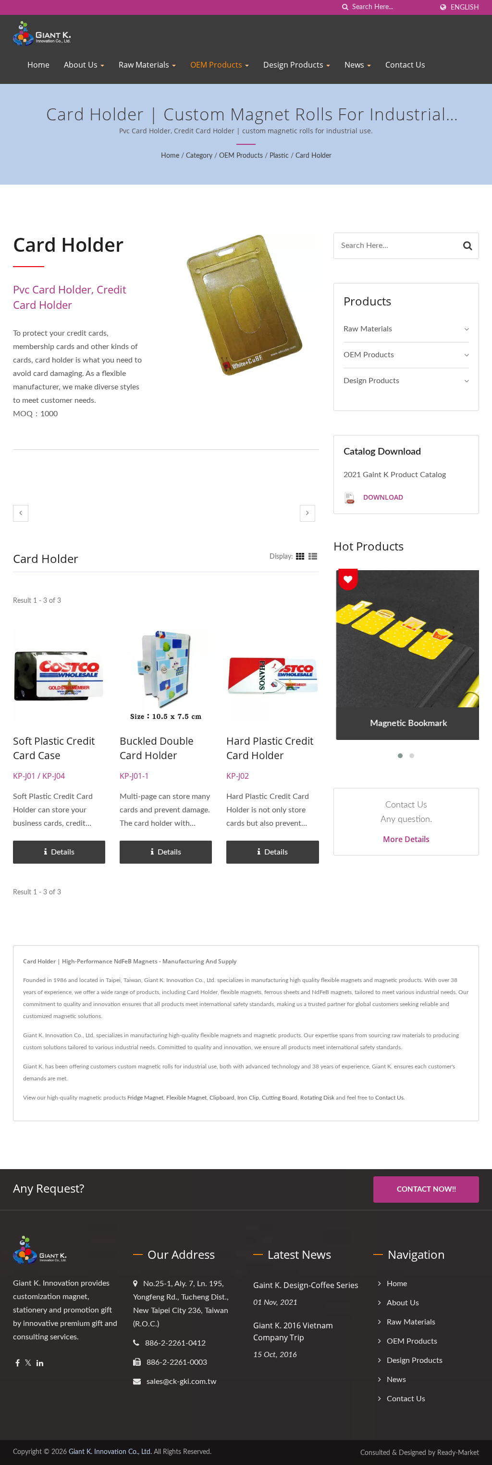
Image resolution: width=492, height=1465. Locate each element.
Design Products (294, 64)
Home (38, 64)
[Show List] (313, 557)
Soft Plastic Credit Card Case (54, 748)
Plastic (279, 155)
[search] (345, 7)
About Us (81, 64)
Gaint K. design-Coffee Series (305, 1285)
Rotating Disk (317, 1098)
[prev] (20, 513)
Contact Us (405, 64)
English (465, 7)
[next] (307, 513)
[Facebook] (17, 1363)
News (355, 64)
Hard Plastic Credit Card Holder (269, 748)
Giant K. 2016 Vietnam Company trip (293, 1331)
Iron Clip (248, 1098)
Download (382, 497)
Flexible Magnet (186, 1098)
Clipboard (221, 1098)
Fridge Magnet (145, 1098)
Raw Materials (145, 64)
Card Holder (313, 155)
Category (199, 155)
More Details (406, 839)
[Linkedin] (40, 1363)
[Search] (468, 245)
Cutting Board (279, 1098)
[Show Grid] (300, 557)
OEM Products (217, 64)
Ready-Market (458, 1453)
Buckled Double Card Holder (157, 748)
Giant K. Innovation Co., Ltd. (110, 1452)
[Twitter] (28, 1363)
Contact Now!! (426, 1189)
